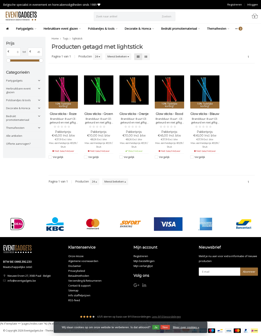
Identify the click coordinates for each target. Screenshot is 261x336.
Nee (165, 327)
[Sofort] (130, 224)
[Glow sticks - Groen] (98, 90)
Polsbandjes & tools (101, 28)
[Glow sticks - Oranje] (134, 90)
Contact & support (79, 285)
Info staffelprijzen (79, 295)
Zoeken (166, 16)
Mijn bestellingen (144, 261)
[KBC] (55, 224)
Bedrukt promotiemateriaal (179, 28)
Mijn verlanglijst (143, 266)
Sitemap (73, 290)
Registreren (234, 4)
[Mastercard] (93, 224)
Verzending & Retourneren (85, 280)
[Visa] (168, 224)
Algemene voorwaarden (83, 261)
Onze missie (76, 256)
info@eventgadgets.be (22, 280)
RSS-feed (74, 300)
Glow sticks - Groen (98, 114)
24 (96, 56)
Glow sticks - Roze (63, 114)
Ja (155, 327)
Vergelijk (58, 157)
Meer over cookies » (186, 327)
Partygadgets (24, 28)
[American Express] (206, 224)
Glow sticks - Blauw (204, 114)
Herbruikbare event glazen (60, 28)
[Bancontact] (243, 224)
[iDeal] (17, 224)
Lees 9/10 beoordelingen (166, 316)
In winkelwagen (132, 165)
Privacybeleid (76, 271)
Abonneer (249, 271)
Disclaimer (74, 266)
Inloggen (252, 4)
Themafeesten (216, 28)
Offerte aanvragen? (18, 144)
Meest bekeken (117, 56)
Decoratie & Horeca (138, 28)
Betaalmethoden (78, 276)
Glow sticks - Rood (169, 114)
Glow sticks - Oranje (133, 114)
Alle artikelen (14, 136)
